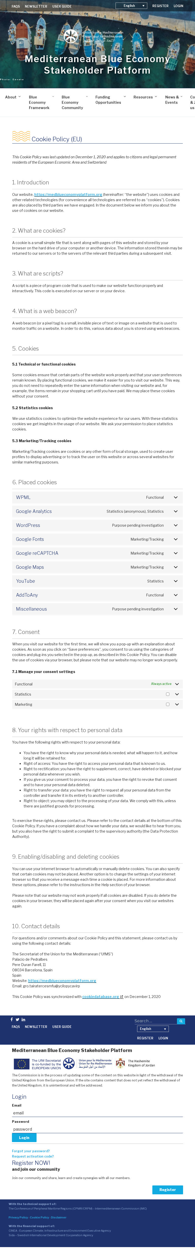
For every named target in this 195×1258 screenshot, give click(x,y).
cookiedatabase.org (100, 996)
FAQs (16, 6)
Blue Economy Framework (39, 102)
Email (16, 1105)
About (11, 97)
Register (167, 1189)
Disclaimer (59, 1217)
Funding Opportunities (108, 100)
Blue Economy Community (72, 102)
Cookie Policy (39, 1217)
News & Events (172, 100)
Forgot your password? (31, 1151)
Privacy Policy (18, 1217)
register (160, 6)
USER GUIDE (62, 6)
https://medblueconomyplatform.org (68, 194)
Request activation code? (33, 1156)
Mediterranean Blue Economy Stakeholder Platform (98, 64)
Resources (143, 97)
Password (20, 1122)
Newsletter (36, 6)
